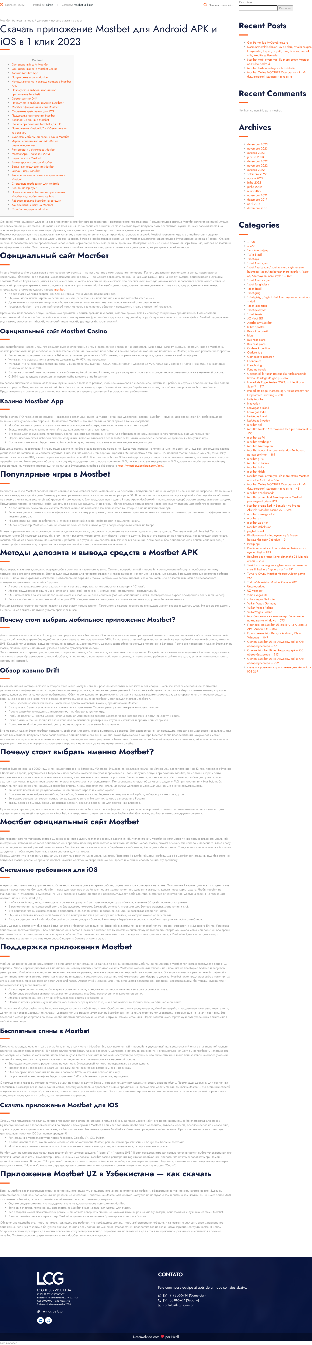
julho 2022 (254, 182)
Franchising (254, 365)
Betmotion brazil (257, 331)
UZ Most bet (254, 590)
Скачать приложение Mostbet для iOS (37, 124)
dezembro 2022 (257, 161)
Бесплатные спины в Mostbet (30, 120)
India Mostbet (255, 399)
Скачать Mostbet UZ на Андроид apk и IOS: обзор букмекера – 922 (275, 661)
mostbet (59, 289)
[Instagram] (48, 1320)
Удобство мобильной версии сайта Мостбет (40, 137)
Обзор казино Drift (24, 98)
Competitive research (260, 357)
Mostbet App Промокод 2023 (31, 154)
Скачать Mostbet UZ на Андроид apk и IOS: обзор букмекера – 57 (275, 644)
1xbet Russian (255, 314)
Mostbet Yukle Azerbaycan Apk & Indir (271, 68)
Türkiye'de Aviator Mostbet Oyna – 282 (272, 582)
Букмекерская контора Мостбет (32, 162)
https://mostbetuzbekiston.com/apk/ (140, 465)
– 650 (251, 246)
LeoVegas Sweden (258, 420)
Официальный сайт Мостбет (30, 64)
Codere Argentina (258, 348)
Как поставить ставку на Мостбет (32, 205)
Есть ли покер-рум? (24, 188)
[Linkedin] (40, 1320)
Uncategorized (256, 586)
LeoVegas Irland (257, 416)
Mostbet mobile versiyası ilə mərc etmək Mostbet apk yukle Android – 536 (278, 478)
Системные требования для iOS (33, 111)
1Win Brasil (254, 254)
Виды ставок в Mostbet (26, 158)
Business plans (256, 340)
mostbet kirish (256, 471)
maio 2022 (254, 191)
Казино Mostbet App (25, 73)
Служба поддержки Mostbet (30, 209)
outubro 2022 (256, 170)
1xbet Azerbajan (257, 263)
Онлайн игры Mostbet (26, 171)
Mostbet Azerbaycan (260, 446)
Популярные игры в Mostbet (30, 77)
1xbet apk (253, 259)
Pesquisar (245, 2)
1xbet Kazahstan (257, 305)
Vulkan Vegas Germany (261, 603)
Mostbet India (255, 467)
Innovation (253, 403)
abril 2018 (253, 204)
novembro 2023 (257, 148)
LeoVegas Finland (258, 408)
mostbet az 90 (256, 437)
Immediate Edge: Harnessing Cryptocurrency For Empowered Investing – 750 (278, 393)
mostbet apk (254, 425)
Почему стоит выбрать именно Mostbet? (38, 103)
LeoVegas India (256, 412)
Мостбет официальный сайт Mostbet (35, 107)
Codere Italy (254, 352)
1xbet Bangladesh (258, 284)
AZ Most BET (255, 318)
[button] (156, 1343)
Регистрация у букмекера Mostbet (33, 149)
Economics (254, 361)
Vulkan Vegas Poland (260, 608)
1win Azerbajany (257, 250)
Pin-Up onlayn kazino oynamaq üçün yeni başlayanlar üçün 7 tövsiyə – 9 (272, 537)
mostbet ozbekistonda (260, 493)
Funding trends (256, 369)
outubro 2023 (256, 153)
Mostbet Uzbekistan (259, 527)
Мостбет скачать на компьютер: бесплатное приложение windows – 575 (275, 618)
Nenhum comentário (220, 5)
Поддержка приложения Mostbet (33, 115)
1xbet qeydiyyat (256, 310)
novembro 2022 (257, 165)
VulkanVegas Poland (259, 612)
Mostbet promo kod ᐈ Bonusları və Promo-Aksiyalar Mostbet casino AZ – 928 (274, 507)
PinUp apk (253, 544)
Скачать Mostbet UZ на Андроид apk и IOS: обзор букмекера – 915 (275, 652)
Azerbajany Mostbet (259, 323)
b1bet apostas (255, 327)
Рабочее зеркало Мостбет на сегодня (36, 200)
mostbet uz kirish (257, 522)
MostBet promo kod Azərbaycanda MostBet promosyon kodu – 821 (274, 499)
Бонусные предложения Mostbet (33, 166)
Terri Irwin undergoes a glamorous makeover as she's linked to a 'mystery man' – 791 (277, 567)
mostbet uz (254, 518)
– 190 (251, 242)
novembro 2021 (257, 195)
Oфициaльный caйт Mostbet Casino (35, 69)
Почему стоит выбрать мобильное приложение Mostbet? (34, 92)
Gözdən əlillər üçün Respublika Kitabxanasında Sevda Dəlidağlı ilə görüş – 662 (276, 376)
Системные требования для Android (35, 183)
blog (250, 335)
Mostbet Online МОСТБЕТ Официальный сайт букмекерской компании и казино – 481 (276, 486)
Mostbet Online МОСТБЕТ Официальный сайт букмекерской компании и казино (276, 74)
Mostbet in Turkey (258, 463)
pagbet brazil (255, 531)
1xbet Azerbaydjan (258, 280)
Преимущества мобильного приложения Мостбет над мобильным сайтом (38, 194)
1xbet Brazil (254, 288)
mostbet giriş (255, 459)
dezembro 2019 (257, 199)
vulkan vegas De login (261, 599)
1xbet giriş (253, 293)
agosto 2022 (255, 178)
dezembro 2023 (257, 144)
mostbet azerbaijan (259, 442)
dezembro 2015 (257, 208)
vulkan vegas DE (257, 595)
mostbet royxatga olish (261, 514)
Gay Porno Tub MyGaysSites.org (267, 42)
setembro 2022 (257, 174)
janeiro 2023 (255, 157)
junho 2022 (254, 187)
